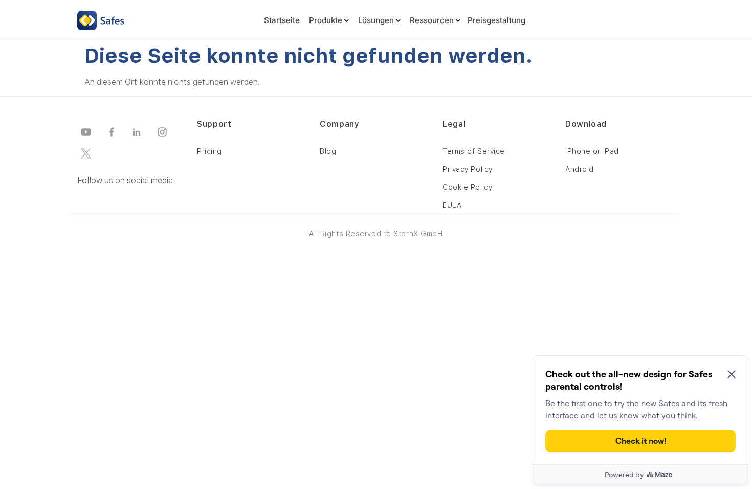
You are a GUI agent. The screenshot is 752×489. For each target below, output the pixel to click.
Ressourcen (432, 20)
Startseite (282, 20)
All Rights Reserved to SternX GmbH (376, 234)
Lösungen (376, 20)
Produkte (325, 20)
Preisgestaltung (496, 20)
